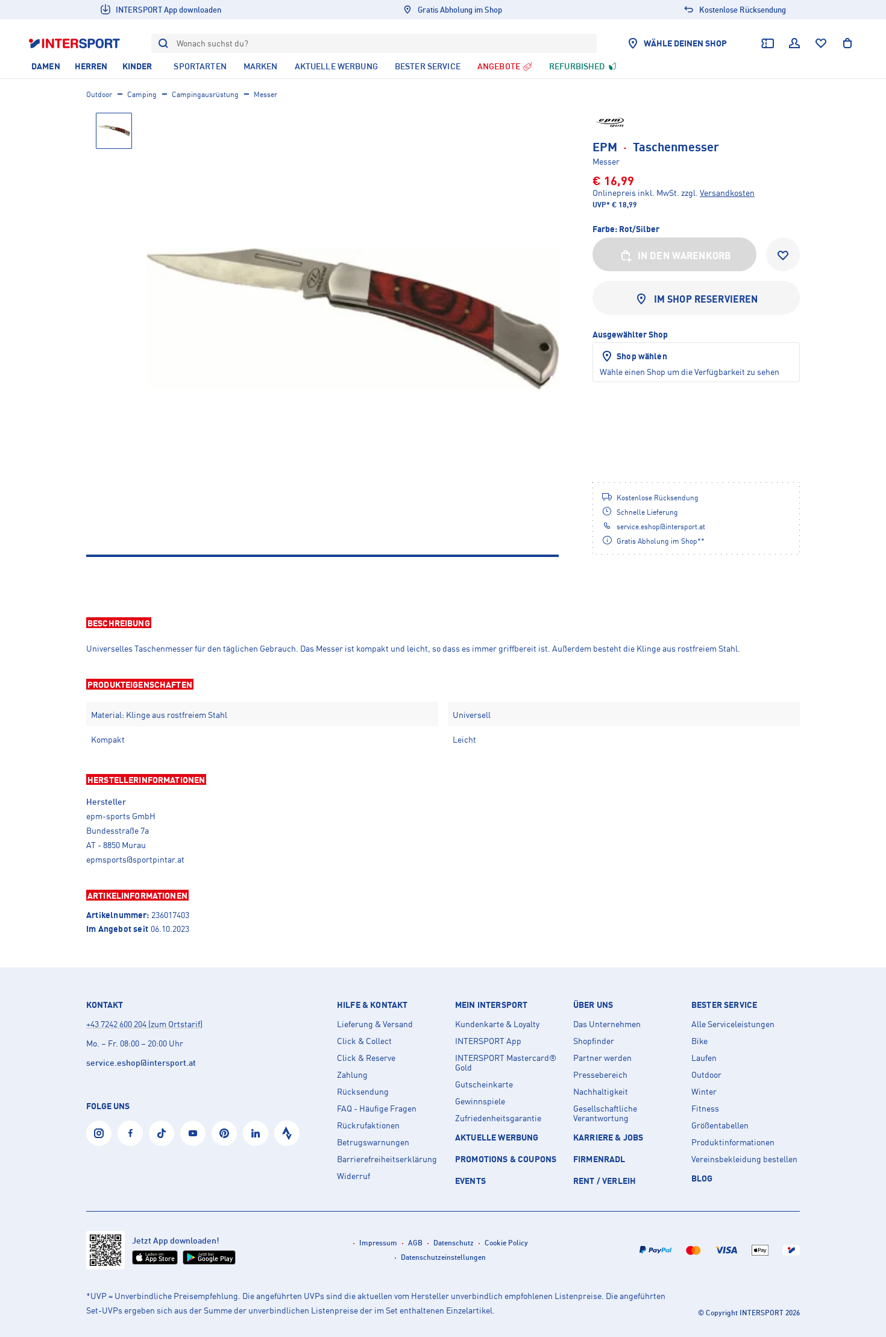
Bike (699, 1041)
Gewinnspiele (480, 1101)
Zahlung (352, 1075)
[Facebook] (130, 1133)
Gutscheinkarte (484, 1084)
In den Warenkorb (685, 256)
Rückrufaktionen (368, 1125)
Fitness (705, 1108)
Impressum (378, 1242)
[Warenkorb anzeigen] (847, 43)
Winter (704, 1091)
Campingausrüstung (205, 94)
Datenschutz (453, 1242)
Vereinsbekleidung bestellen (744, 1159)
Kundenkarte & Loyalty (497, 1024)
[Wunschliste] (821, 43)
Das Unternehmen (607, 1024)
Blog (702, 1178)
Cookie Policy (506, 1242)
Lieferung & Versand (375, 1024)
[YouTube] (193, 1133)
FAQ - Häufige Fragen (376, 1108)
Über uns (593, 1005)
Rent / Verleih (604, 1180)
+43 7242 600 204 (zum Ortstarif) (144, 1024)
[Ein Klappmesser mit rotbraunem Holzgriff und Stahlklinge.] (352, 319)
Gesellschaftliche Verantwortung (605, 1113)
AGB (415, 1242)
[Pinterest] (224, 1133)
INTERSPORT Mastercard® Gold (505, 1062)
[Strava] (287, 1133)
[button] (443, 622)
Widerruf (353, 1176)
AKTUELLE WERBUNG (497, 1137)
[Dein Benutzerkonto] (794, 43)
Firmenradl (599, 1159)
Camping (142, 94)
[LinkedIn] (255, 1133)
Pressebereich (600, 1075)
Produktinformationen (732, 1142)
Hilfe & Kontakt (372, 1005)
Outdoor (99, 94)
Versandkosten (727, 192)
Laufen (704, 1058)
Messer (265, 94)
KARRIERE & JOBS (608, 1137)
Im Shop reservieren (706, 299)
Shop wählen (642, 356)
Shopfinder (593, 1041)
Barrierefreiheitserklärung (387, 1159)
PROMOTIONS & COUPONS (505, 1159)
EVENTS (470, 1180)
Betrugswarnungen (373, 1142)
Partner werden (602, 1058)
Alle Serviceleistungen (732, 1024)
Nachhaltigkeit (600, 1091)
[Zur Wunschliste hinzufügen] (783, 254)
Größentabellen (720, 1125)
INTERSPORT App (488, 1041)
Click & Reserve (366, 1058)
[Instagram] (99, 1133)
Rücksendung (363, 1091)
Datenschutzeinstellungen (443, 1257)
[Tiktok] (161, 1133)
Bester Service (724, 1005)
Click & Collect (364, 1041)
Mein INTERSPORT (491, 1005)
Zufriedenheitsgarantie (498, 1118)
